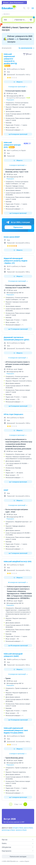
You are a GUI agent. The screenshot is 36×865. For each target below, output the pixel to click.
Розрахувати (10, 100)
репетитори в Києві (8, 830)
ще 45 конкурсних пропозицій (18, 645)
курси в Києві (28, 828)
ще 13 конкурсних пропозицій (18, 720)
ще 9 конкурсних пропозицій (18, 406)
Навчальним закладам (18, 856)
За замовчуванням (25, 48)
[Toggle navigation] (32, 8)
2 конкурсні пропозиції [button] (17, 435)
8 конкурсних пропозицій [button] (17, 505)
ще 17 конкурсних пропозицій (18, 329)
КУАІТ (6, 490)
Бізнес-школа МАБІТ (12, 237)
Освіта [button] (4, 843)
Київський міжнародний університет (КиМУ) (13, 655)
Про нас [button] (4, 839)
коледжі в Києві (18, 828)
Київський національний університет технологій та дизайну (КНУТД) (10, 59)
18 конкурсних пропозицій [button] (17, 281)
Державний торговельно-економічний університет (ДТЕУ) (16, 338)
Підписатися (18, 227)
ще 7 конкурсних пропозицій (18, 553)
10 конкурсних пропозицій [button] (17, 358)
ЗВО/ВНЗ (6, 14)
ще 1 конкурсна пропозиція (18, 482)
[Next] (25, 804)
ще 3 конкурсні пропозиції (18, 213)
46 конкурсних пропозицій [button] (17, 582)
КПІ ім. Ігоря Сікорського (13, 414)
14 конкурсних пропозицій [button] (17, 674)
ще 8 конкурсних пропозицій (18, 134)
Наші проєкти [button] (6, 851)
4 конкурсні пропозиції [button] (17, 165)
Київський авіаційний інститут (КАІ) (17, 561)
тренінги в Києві (21, 830)
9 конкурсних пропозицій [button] (17, 86)
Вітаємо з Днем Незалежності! (13, 2)
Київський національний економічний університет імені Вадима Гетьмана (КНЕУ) (16, 730)
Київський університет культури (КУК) (12, 144)
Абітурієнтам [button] (6, 847)
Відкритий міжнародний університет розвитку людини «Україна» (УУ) (15, 260)
